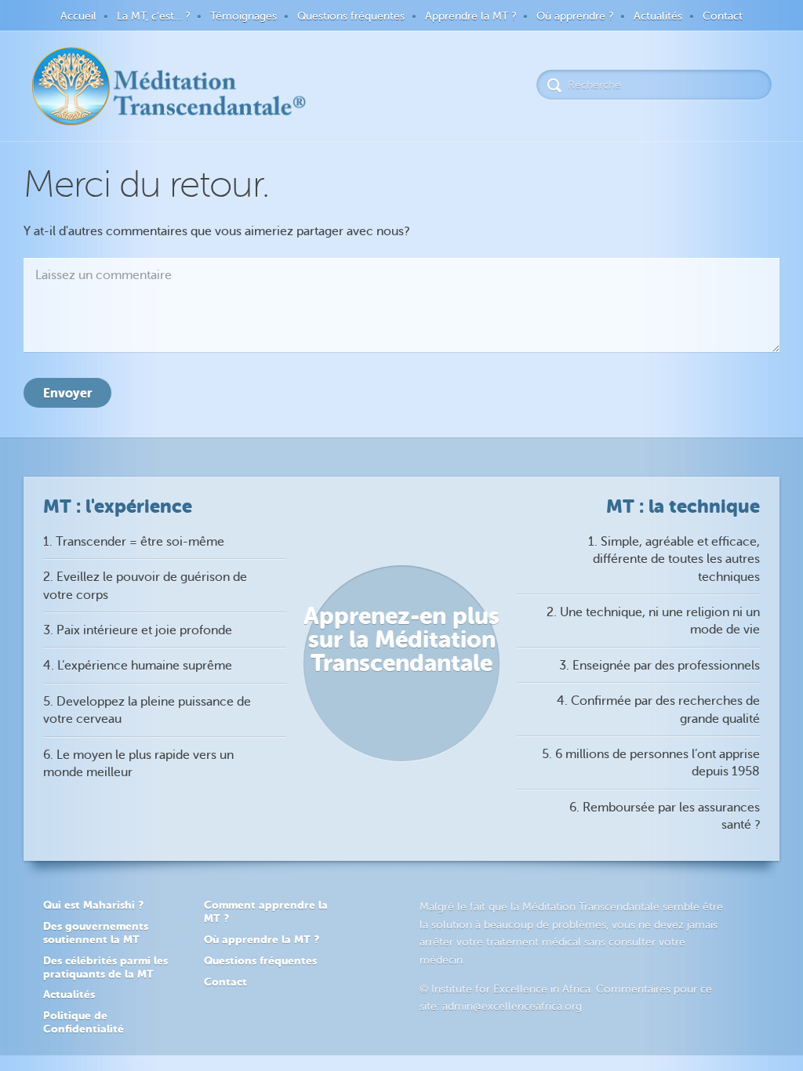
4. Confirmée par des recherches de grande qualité (658, 709)
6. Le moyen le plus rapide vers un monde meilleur (138, 763)
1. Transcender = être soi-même (133, 542)
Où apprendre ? (574, 16)
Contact (723, 16)
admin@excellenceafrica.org (512, 1006)
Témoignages (243, 16)
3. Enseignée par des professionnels (659, 666)
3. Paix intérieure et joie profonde (137, 630)
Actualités (658, 16)
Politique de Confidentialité (83, 1022)
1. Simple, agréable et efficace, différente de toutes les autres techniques (674, 559)
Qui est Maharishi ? (93, 905)
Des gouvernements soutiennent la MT (95, 933)
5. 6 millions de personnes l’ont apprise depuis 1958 (651, 763)
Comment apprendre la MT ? (266, 911)
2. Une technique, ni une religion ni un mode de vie (653, 621)
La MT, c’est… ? (153, 16)
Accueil (78, 16)
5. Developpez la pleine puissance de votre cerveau (147, 710)
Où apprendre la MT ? (261, 939)
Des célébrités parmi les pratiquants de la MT (105, 967)
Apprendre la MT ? (470, 16)
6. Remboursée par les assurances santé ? (664, 816)
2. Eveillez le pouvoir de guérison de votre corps (145, 585)
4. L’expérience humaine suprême (137, 666)
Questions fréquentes (351, 16)
